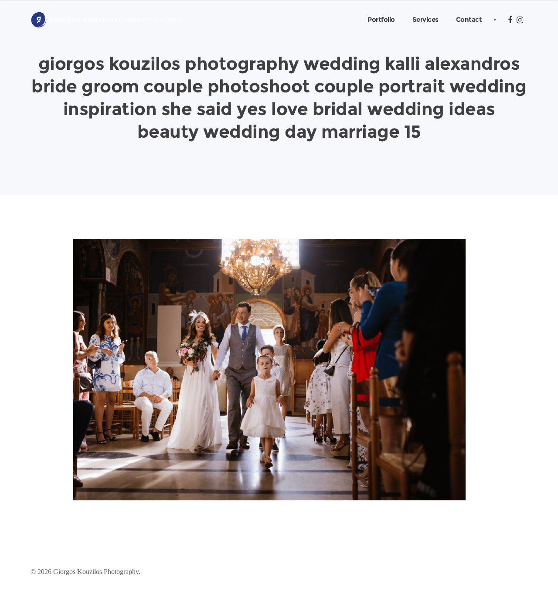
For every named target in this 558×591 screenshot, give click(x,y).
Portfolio (381, 19)
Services (425, 19)
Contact (469, 19)
